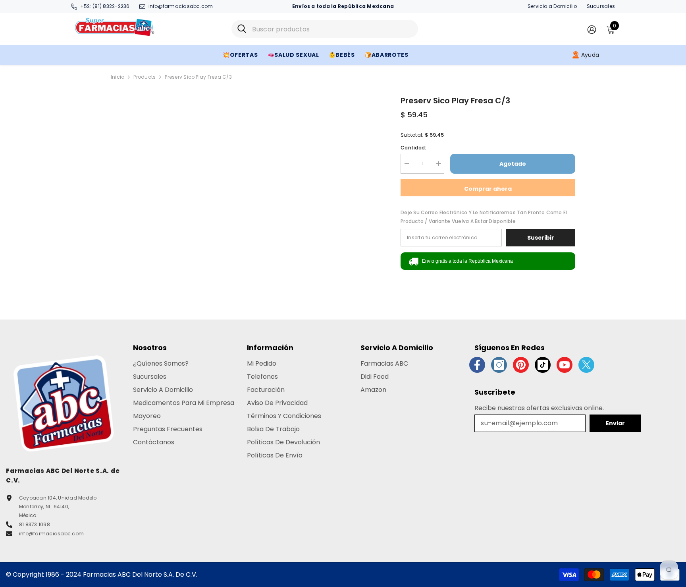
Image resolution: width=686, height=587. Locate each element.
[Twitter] (586, 365)
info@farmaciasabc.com (180, 6)
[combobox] (332, 29)
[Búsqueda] (324, 29)
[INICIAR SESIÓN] (591, 29)
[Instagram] (499, 365)
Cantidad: (413, 147)
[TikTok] (543, 365)
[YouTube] (564, 365)
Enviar (615, 423)
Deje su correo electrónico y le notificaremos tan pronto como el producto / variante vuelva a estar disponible (484, 217)
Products (144, 77)
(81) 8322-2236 (110, 6)
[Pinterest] (521, 365)
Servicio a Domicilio (552, 6)
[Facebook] (477, 365)
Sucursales (601, 6)
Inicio (117, 77)
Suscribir (540, 238)
